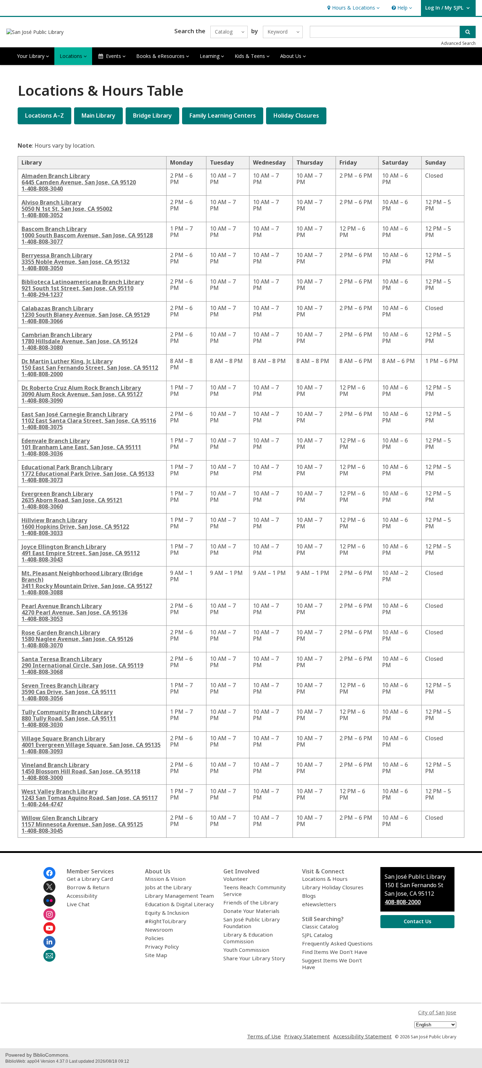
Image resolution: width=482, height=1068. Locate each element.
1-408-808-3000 (42, 778)
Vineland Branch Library (55, 765)
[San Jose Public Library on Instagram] (49, 914)
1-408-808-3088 (42, 592)
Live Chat (78, 904)
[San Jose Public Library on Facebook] (49, 873)
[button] (353, 8)
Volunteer (235, 878)
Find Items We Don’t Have (334, 951)
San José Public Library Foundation (251, 923)
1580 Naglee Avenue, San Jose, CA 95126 (77, 639)
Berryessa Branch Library (57, 255)
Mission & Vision (165, 878)
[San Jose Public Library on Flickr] (49, 901)
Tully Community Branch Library (67, 712)
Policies (154, 938)
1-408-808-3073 (42, 480)
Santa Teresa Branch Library (62, 659)
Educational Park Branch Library (67, 467)
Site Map (156, 955)
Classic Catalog (320, 926)
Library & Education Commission (248, 938)
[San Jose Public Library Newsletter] (49, 956)
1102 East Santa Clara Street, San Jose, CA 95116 (89, 421)
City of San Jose (437, 1012)
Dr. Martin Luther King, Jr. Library (67, 361)
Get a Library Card (90, 878)
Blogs (309, 895)
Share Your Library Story (254, 958)
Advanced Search (458, 43)
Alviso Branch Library (51, 202)
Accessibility (82, 895)
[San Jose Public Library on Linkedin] (49, 942)
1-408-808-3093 (42, 751)
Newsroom (159, 929)
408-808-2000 (403, 902)
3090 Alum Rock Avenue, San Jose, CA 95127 (82, 394)
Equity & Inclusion (167, 912)
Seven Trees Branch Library (60, 685)
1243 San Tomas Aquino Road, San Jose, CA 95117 (89, 798)
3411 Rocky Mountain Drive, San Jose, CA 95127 (87, 586)
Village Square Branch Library (63, 738)
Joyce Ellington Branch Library (64, 547)
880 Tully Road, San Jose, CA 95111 (69, 718)
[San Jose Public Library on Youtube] (49, 928)
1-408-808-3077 (42, 241)
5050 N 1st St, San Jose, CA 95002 (67, 209)
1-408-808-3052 (42, 215)
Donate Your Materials (251, 910)
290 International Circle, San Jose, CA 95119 (82, 665)
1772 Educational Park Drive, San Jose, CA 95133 (88, 473)
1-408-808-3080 (42, 347)
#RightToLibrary (165, 921)
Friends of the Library (250, 902)
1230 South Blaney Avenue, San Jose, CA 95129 (86, 315)
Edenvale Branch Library (56, 441)
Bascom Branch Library (54, 229)
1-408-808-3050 (42, 268)
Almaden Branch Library (56, 176)
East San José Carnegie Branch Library (75, 414)
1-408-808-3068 (42, 672)
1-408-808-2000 (42, 374)
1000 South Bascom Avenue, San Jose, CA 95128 (87, 235)
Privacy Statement (307, 1036)
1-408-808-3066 (42, 321)
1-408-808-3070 (42, 645)
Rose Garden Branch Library (61, 632)
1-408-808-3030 (42, 725)
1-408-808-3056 (42, 698)
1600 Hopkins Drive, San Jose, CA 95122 (75, 526)
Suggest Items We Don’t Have (332, 964)
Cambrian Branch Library (57, 335)
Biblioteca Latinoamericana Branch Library (83, 282)
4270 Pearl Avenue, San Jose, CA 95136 (74, 612)
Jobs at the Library (168, 887)
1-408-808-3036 (42, 453)
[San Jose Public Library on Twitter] (49, 887)
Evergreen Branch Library (57, 494)
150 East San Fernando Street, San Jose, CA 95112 (90, 368)
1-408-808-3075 (42, 427)
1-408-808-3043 (42, 559)
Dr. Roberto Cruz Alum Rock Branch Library (81, 388)
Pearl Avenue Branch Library (62, 606)
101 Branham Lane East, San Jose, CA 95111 (81, 447)
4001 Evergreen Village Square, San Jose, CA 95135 (91, 745)
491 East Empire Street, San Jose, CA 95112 (81, 553)
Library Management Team (179, 895)
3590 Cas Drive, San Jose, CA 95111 (69, 692)
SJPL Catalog (317, 934)
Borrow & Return (88, 887)
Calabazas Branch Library (57, 308)
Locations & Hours (325, 878)
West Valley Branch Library (59, 791)
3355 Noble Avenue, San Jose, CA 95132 (75, 262)
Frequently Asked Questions (337, 943)
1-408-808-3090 (42, 400)
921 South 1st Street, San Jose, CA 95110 (77, 288)
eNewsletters (319, 904)
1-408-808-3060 (42, 506)
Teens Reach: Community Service (254, 890)
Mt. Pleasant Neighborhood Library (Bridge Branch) (82, 576)
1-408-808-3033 (42, 533)
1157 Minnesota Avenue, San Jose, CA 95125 (82, 824)
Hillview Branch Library (54, 520)
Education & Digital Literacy (179, 904)
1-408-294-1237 (42, 294)
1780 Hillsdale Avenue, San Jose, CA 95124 (79, 341)
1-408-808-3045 (42, 831)
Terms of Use (264, 1036)
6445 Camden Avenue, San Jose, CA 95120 (79, 182)
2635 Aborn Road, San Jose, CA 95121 (72, 500)
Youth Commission (246, 949)
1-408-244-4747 (42, 804)
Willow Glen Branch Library (60, 818)
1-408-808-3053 (42, 619)
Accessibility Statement (362, 1036)
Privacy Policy (162, 946)
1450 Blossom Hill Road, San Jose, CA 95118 (81, 771)
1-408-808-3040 (42, 188)
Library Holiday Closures (332, 887)
